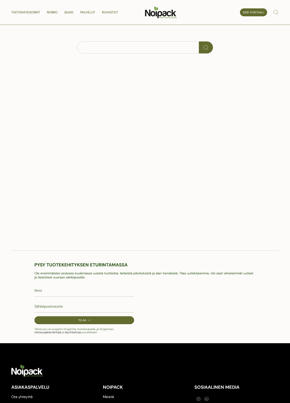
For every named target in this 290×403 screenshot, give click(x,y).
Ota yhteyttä (22, 396)
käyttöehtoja (73, 332)
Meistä (108, 396)
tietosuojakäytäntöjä (47, 332)
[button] (26, 12)
